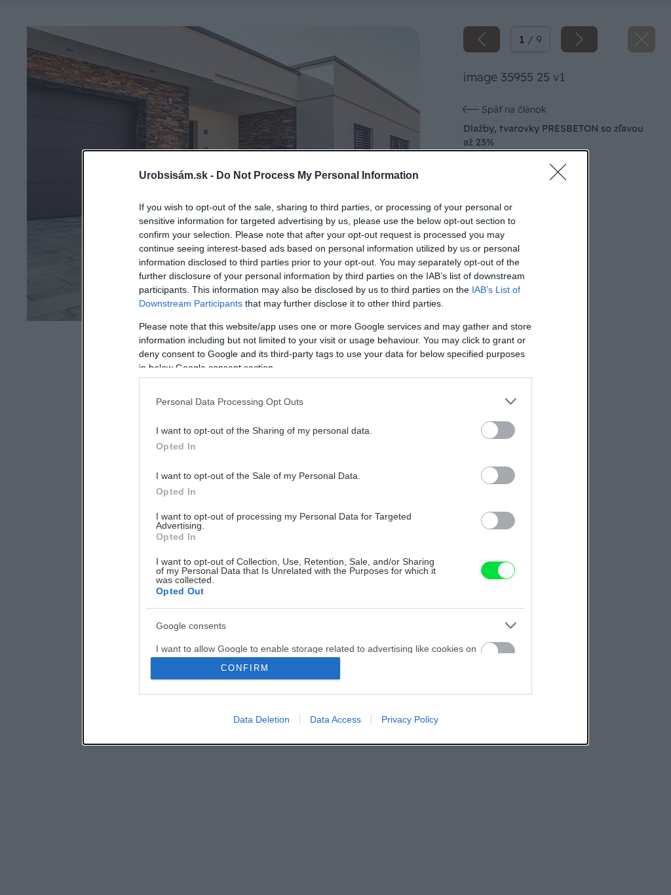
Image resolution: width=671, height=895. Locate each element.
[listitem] (335, 401)
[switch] (498, 430)
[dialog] (335, 447)
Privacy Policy (409, 719)
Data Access (335, 719)
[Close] (562, 176)
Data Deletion (261, 719)
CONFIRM (245, 668)
